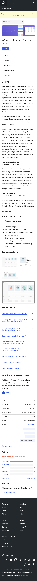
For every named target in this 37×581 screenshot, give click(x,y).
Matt (4, 540)
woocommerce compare (27, 440)
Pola (21, 514)
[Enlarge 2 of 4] (32, 258)
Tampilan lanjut (7, 446)
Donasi (22, 527)
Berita (4, 507)
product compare (29, 433)
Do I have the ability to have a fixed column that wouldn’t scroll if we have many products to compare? (14, 321)
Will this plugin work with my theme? (14, 356)
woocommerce (30, 436)
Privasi (4, 514)
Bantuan (7, 75)
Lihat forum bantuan (9, 492)
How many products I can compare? (14, 314)
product (32, 429)
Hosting (4, 511)
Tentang (5, 504)
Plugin (21, 511)
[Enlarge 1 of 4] (15, 258)
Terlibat (22, 520)
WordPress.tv (7, 530)
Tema (21, 507)
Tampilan (22, 504)
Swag (22, 530)
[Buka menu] (34, 3)
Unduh (5, 48)
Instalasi (7, 65)
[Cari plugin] (22, 22)
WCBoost (9, 43)
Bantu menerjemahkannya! (24, 14)
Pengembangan (9, 70)
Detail (6, 56)
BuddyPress (7, 547)
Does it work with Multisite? (11, 362)
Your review (6, 478)
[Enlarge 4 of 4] (32, 283)
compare (25, 429)
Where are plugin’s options (11, 368)
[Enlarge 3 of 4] (15, 272)
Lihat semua (31, 478)
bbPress (6, 543)
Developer (5, 527)
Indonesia (9, 555)
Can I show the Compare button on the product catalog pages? (13, 342)
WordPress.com (8, 536)
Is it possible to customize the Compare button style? (11, 329)
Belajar (4, 520)
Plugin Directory (7, 8)
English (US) (31, 424)
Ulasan (6, 61)
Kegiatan (22, 524)
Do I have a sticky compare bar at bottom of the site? (11, 349)
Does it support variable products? (14, 336)
